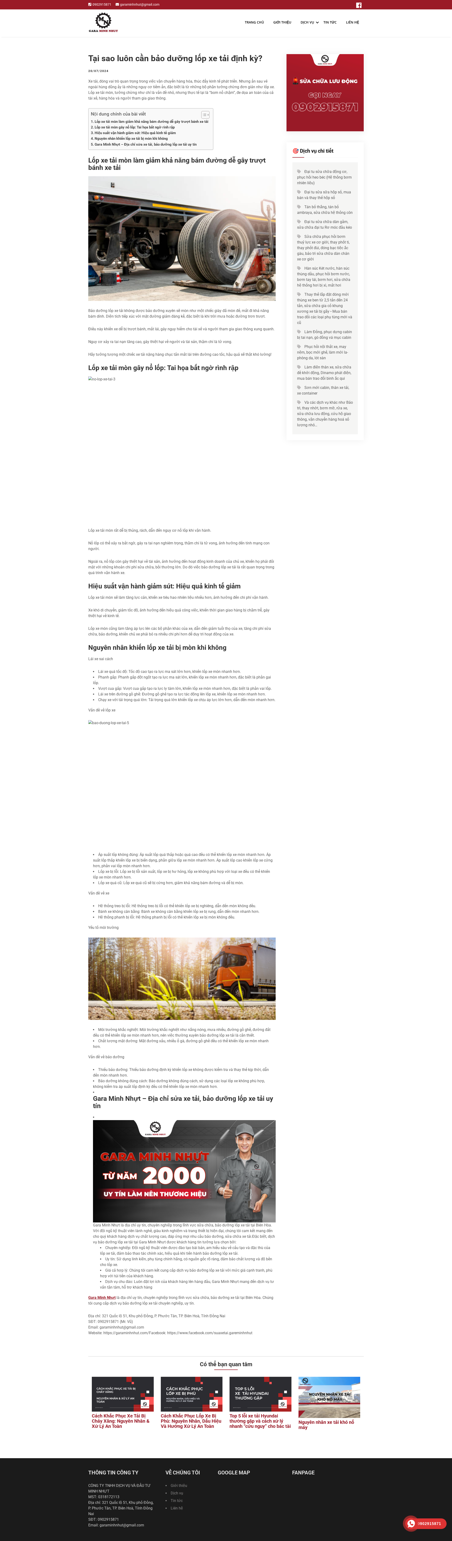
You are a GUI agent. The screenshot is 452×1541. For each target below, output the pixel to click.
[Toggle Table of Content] (203, 115)
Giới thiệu (282, 22)
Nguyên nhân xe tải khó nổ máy (326, 1424)
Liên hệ (352, 22)
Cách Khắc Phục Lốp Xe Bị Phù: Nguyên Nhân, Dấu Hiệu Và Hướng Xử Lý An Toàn (191, 1421)
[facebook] (359, 5)
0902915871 (102, 5)
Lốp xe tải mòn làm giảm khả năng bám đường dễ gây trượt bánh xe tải (151, 122)
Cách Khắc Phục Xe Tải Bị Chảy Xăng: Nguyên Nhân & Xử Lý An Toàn (120, 1421)
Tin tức (330, 22)
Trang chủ (254, 22)
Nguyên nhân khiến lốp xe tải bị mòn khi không (131, 138)
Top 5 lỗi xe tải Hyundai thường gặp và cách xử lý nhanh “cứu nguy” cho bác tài (260, 1421)
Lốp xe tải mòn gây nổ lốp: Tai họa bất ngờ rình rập (135, 127)
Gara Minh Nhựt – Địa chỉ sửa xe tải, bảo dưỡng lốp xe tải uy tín (146, 144)
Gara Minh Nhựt (102, 1297)
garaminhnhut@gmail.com (139, 5)
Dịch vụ (307, 22)
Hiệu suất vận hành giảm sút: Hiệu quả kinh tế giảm (135, 133)
